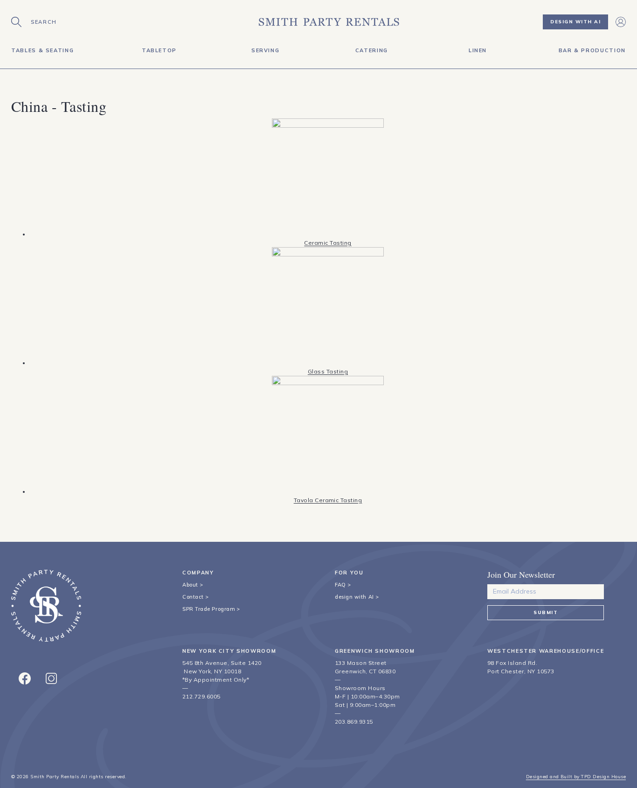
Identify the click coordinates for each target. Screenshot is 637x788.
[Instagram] (51, 678)
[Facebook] (24, 678)
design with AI (354, 597)
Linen (478, 50)
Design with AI (575, 22)
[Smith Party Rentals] (329, 22)
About (190, 584)
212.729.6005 (201, 696)
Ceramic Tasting (327, 242)
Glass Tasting (328, 371)
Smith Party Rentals (54, 777)
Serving (265, 50)
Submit (545, 612)
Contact (193, 597)
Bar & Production (592, 50)
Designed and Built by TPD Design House (576, 777)
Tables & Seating (42, 50)
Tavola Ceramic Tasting (328, 500)
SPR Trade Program (208, 609)
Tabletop (159, 50)
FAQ (340, 584)
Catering (371, 50)
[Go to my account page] (621, 22)
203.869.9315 (354, 721)
